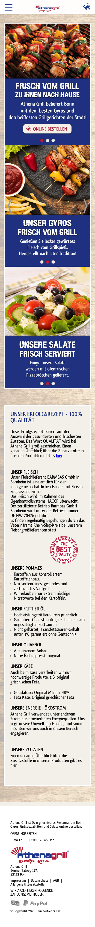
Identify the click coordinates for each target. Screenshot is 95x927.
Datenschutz (39, 880)
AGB (56, 880)
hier (59, 455)
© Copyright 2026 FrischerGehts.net (35, 911)
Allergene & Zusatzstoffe (27, 884)
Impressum (18, 880)
